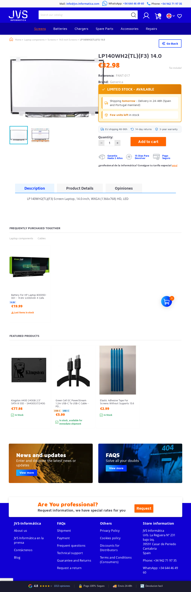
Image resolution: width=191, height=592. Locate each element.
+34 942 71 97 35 (165, 560)
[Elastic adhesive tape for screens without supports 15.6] (132, 393)
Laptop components (21, 238)
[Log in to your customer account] (146, 17)
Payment (63, 538)
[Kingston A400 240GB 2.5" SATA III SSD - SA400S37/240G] (44, 393)
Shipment (64, 531)
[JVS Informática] (18, 19)
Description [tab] (34, 188)
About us (20, 531)
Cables (42, 238)
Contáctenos (23, 550)
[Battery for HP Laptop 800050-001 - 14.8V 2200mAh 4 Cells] (44, 290)
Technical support (70, 553)
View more (27, 472)
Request (144, 508)
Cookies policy (110, 538)
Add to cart (148, 141)
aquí (174, 165)
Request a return (69, 568)
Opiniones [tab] (124, 188)
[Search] (133, 14)
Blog (17, 557)
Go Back (172, 43)
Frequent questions (71, 545)
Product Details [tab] (79, 188)
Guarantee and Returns (74, 560)
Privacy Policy (110, 531)
